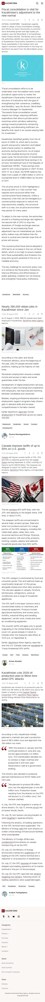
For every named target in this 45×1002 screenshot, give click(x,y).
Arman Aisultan (15, 661)
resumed (25, 863)
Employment (6, 424)
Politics (4, 934)
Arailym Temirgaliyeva (18, 892)
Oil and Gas (22, 886)
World (4, 947)
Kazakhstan (6, 294)
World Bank (16, 294)
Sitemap (5, 984)
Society (26, 424)
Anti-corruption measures (11, 972)
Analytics (5, 942)
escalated (35, 645)
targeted (11, 818)
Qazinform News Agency (33, 321)
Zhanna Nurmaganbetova (19, 434)
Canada (5, 457)
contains (13, 509)
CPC (4, 886)
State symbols (7, 967)
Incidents (5, 951)
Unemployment (7, 428)
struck (36, 807)
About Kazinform (8, 963)
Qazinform (14, 470)
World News (35, 655)
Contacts (5, 988)
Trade (18, 655)
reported (22, 412)
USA (11, 655)
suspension (29, 853)
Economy (26, 294)
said (21, 828)
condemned (7, 842)
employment (7, 415)
